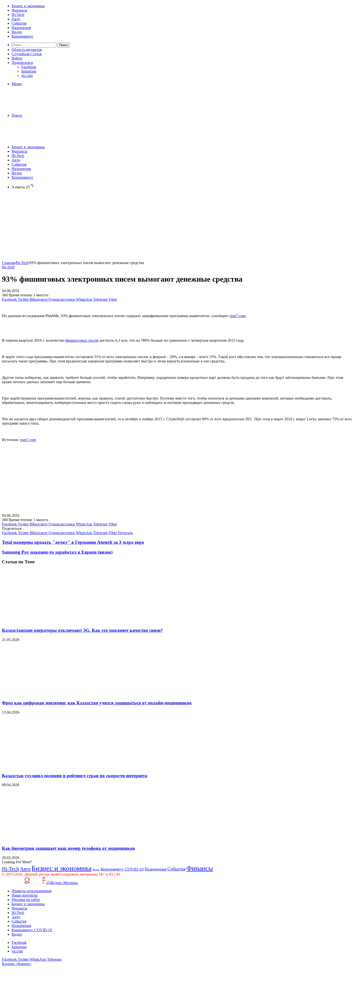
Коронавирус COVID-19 (122, 869)
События (19, 23)
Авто (16, 19)
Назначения (21, 28)
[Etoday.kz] (38, 107)
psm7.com (237, 316)
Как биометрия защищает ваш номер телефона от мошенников (68, 848)
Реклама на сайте (26, 900)
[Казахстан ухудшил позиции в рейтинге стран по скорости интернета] (49, 766)
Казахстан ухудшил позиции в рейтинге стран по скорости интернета (74, 775)
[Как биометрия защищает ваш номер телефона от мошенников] (49, 839)
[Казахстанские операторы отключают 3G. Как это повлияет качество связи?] (49, 621)
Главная (8, 263)
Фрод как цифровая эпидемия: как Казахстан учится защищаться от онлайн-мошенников (97, 702)
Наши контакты (25, 895)
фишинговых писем (82, 340)
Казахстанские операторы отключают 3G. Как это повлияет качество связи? (82, 630)
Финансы (19, 10)
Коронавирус (22, 36)
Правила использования (31, 891)
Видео (17, 32)
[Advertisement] (147, 227)
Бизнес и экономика (28, 6)
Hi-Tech (18, 15)
